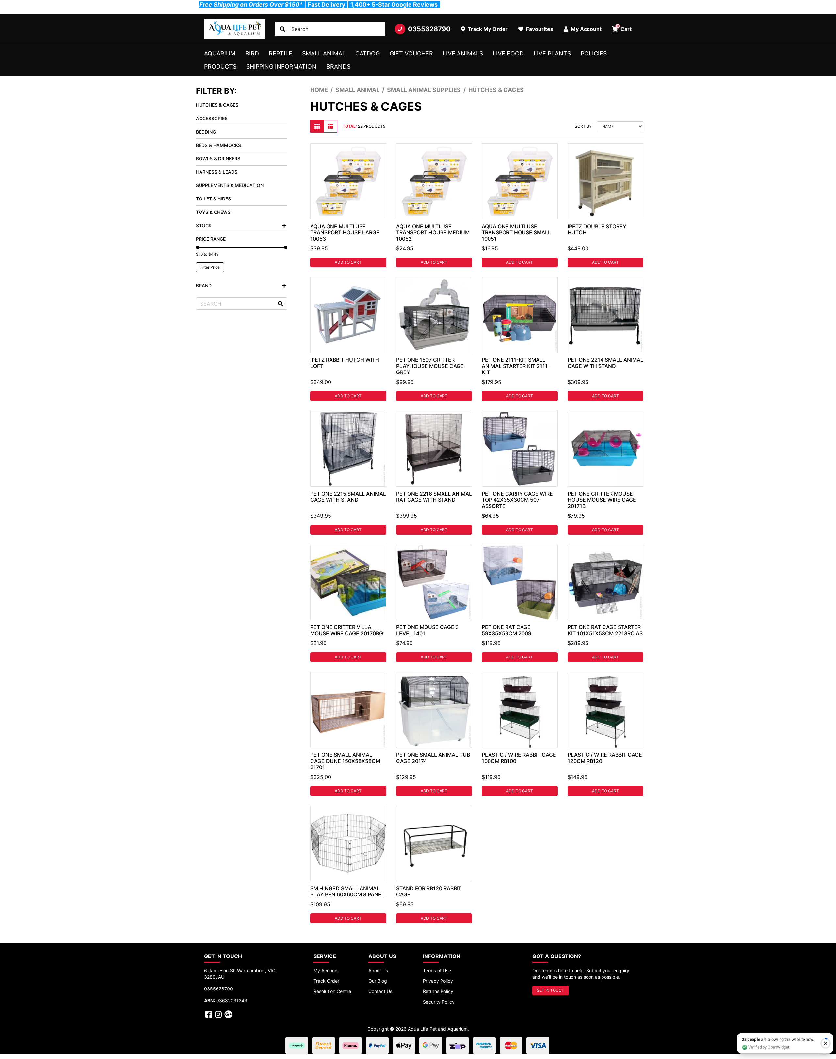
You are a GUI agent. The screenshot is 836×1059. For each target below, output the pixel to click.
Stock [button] (204, 225)
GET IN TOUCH (551, 990)
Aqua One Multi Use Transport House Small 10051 (516, 232)
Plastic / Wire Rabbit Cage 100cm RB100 (519, 757)
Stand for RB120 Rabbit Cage (428, 891)
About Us (378, 970)
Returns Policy (438, 991)
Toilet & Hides (213, 198)
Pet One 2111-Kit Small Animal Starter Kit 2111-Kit (516, 365)
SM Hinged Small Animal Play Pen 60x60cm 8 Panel (347, 891)
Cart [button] (624, 28)
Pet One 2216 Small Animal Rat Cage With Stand (434, 496)
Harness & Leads (216, 172)
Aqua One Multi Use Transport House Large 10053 (344, 232)
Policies (594, 53)
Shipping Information (281, 66)
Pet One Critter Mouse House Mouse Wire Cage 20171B (602, 499)
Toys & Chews (213, 212)
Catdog (367, 53)
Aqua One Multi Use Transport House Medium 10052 (433, 232)
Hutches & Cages (217, 105)
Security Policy (439, 1001)
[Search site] (282, 29)
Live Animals (463, 53)
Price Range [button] (211, 239)
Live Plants (552, 53)
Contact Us (380, 991)
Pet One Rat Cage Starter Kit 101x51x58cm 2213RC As (605, 630)
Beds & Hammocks (218, 145)
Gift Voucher (411, 53)
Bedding (206, 131)
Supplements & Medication (230, 185)
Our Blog (377, 981)
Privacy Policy (438, 981)
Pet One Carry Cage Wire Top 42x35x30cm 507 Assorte (517, 499)
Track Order (326, 981)
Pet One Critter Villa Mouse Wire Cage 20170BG (346, 630)
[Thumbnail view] (317, 126)
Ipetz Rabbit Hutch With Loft (344, 362)
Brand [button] (204, 285)
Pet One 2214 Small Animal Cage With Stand (605, 362)
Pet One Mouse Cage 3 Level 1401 (427, 630)
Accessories (212, 118)
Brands (338, 66)
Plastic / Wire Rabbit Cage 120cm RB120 (605, 757)
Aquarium (219, 53)
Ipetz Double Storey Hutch (597, 229)
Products (220, 66)
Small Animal (324, 53)
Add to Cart (348, 262)
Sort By (583, 126)
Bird (252, 53)
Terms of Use (437, 970)
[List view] (330, 126)
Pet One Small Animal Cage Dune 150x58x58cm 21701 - (345, 760)
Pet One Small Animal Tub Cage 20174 (433, 757)
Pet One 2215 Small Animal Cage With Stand (348, 496)
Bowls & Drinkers (218, 158)
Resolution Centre (332, 991)
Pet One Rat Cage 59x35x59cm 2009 (506, 630)
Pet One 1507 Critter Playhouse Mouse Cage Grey (430, 365)
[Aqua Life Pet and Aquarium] (234, 29)
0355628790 (429, 29)
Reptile (280, 53)
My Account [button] (586, 29)
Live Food (508, 53)
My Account (326, 970)
